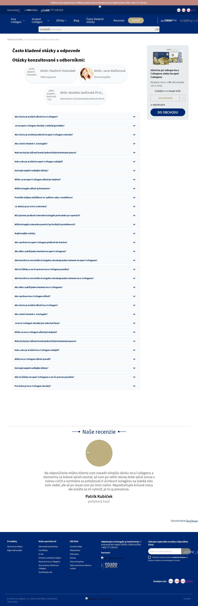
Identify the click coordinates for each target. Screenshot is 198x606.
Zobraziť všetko (180, 521)
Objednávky (75, 550)
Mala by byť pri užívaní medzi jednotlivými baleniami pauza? (45, 152)
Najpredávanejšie (14, 550)
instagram (188, 10)
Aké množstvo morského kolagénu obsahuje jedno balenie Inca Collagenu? (54, 278)
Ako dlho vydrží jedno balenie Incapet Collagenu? (40, 251)
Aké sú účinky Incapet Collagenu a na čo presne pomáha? (44, 376)
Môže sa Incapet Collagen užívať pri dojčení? (38, 179)
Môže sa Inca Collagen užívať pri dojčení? (36, 332)
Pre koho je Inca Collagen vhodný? (33, 385)
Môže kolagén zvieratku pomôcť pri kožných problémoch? (45, 224)
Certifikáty (43, 550)
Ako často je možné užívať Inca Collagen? (36, 116)
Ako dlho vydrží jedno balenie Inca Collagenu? (39, 287)
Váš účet (74, 541)
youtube (183, 10)
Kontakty (31, 10)
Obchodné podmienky (48, 546)
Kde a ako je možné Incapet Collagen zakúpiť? (39, 161)
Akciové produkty (15, 546)
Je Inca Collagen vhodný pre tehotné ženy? (37, 323)
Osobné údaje (76, 546)
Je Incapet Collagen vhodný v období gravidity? (40, 125)
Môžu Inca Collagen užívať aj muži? (33, 359)
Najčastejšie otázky (25, 233)
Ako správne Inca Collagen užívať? (32, 296)
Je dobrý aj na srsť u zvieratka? (31, 206)
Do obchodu (168, 112)
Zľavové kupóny (77, 561)
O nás (41, 554)
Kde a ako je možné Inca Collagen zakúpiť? (37, 350)
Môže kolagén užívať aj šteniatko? (32, 188)
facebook (178, 10)
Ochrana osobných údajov (50, 557)
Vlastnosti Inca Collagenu (49, 561)
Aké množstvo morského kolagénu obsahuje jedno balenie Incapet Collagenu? (56, 260)
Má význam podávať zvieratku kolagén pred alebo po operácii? (47, 215)
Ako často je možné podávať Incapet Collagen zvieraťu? (44, 134)
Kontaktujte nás (45, 572)
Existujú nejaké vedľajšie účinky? (31, 170)
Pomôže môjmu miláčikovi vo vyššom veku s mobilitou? (44, 197)
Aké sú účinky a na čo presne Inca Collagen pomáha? (42, 269)
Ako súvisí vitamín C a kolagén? (31, 143)
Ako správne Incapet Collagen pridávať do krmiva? (41, 242)
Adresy (73, 557)
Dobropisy (74, 554)
